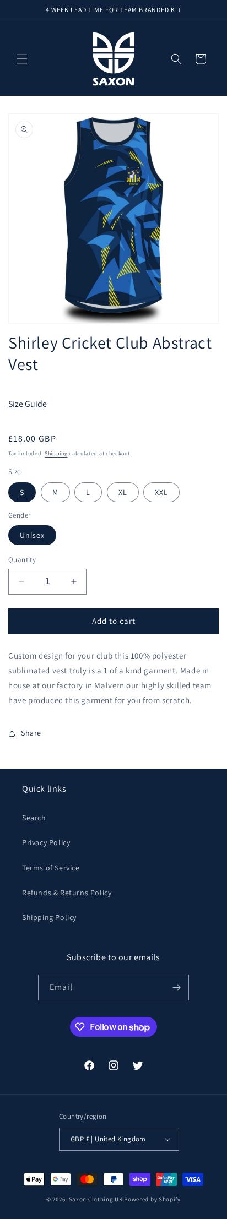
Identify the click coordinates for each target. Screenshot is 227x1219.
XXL (161, 492)
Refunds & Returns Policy (66, 892)
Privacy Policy (46, 842)
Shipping (56, 453)
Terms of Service (51, 868)
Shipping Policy (49, 917)
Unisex (32, 535)
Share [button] (31, 733)
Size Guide (27, 404)
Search (34, 818)
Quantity (22, 559)
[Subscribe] (176, 987)
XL (122, 492)
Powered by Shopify (152, 1199)
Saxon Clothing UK (96, 1199)
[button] (22, 59)
